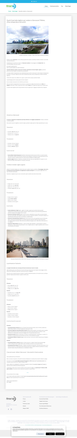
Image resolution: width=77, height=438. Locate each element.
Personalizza (40, 434)
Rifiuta (50, 434)
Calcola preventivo (54, 6)
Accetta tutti (60, 434)
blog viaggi (14, 11)
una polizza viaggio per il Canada (39, 364)
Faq (62, 6)
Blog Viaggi (68, 6)
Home (46, 6)
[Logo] (11, 8)
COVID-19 (34, 1)
